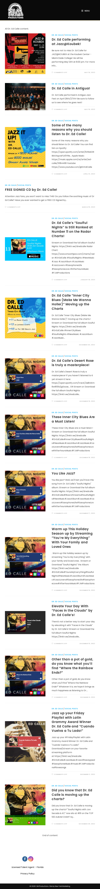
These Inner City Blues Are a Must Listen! (73, 419)
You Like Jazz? (63, 473)
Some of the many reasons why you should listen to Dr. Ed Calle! (72, 129)
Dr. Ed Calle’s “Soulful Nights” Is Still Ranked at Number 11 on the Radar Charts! (72, 229)
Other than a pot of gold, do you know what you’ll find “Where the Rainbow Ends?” (72, 666)
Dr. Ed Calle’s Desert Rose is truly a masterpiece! (73, 362)
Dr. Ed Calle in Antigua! (71, 88)
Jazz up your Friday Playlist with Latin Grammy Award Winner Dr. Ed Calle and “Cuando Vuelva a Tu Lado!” (73, 722)
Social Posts (71, 35)
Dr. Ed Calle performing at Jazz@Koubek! (71, 41)
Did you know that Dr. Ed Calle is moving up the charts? (72, 794)
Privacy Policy (27, 873)
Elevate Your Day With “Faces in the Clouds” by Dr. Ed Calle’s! (72, 610)
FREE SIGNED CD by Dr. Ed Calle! (31, 189)
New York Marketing (62, 886)
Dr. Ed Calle (57, 35)
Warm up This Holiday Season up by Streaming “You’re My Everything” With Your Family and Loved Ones (72, 538)
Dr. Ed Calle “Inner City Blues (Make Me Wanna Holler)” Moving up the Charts (71, 302)
